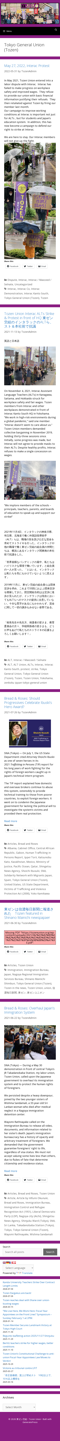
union (47, 988)
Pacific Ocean (21, 866)
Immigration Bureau (36, 970)
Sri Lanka (9, 1225)
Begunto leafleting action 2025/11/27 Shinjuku (28, 1335)
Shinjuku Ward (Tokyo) (34, 1220)
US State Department (35, 884)
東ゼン (22, 992)
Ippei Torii (30, 857)
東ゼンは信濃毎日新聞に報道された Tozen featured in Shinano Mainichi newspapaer (29, 913)
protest (25, 669)
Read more (10, 821)
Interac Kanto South (36, 293)
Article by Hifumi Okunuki (32, 1198)
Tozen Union (31, 678)
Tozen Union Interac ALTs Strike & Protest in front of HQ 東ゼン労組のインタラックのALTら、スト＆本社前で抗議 (29, 320)
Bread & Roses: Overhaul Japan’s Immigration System (29, 1010)
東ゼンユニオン (36, 992)
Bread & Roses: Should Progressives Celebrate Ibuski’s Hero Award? (28, 702)
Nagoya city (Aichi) (30, 1216)
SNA (43, 871)
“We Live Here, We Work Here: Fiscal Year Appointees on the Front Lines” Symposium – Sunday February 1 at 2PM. (27, 1314)
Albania (12, 848)
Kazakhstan (18, 861)
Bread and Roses (28, 843)
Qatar (34, 866)
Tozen (44, 298)
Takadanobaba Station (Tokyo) (35, 1225)
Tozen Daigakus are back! (17, 1293)
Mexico (30, 861)
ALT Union (20, 664)
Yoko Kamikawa (40, 893)
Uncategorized (23, 284)
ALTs (30, 664)
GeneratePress (30, 1422)
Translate (27, 1273)
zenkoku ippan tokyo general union (25, 682)
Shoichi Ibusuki (30, 871)
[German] (7, 1262)
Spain (7, 880)
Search (6, 1246)
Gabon (20, 852)
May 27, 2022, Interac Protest (27, 65)
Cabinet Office (26, 848)
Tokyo (8, 1230)
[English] (4, 1262)
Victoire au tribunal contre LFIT (20, 1368)
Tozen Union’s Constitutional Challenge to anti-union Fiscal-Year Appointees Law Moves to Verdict (28, 1357)
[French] (11, 1262)
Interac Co (23, 288)
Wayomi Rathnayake (16, 1234)
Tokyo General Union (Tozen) (21, 298)
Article (11, 1198)
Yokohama (46, 678)
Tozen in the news (15, 988)
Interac (22, 280)
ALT (10, 660)
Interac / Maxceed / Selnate (30, 660)
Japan (7, 974)
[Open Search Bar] (56, 29)
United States (12, 884)
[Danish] (14, 1262)
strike (34, 669)
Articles (12, 843)
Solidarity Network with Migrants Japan (28, 875)
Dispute (12, 280)
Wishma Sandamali (41, 1234)
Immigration (15, 970)
